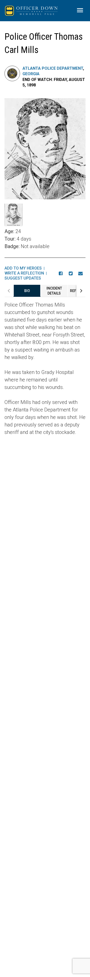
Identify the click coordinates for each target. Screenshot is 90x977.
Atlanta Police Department (52, 68)
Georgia (31, 73)
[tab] (27, 291)
